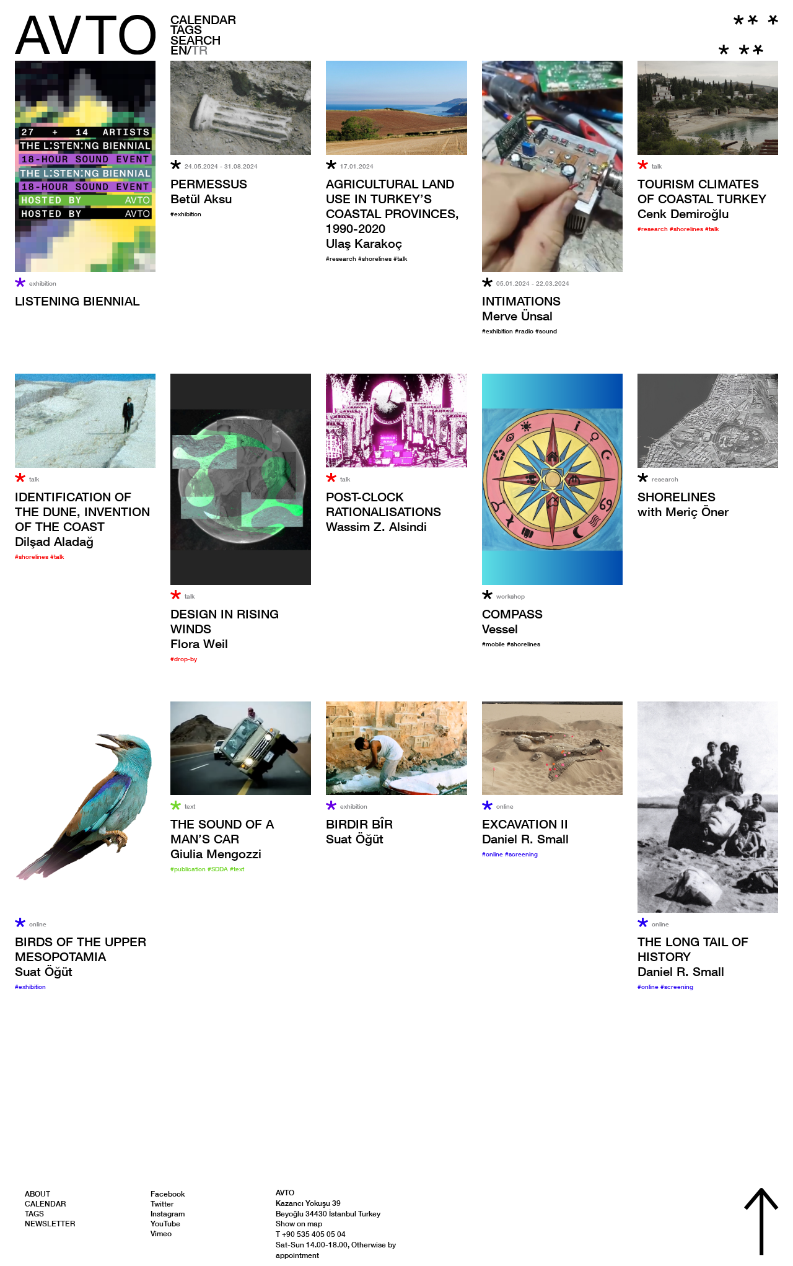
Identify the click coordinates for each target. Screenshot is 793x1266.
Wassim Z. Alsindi (383, 511)
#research (342, 258)
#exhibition (185, 214)
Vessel (512, 621)
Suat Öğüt (80, 956)
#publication (189, 869)
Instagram (168, 1213)
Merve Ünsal (521, 308)
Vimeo (161, 1233)
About (37, 1193)
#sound (546, 331)
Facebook (168, 1193)
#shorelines (375, 258)
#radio (525, 331)
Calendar (203, 19)
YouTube (165, 1223)
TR (199, 49)
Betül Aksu (208, 191)
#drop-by (183, 658)
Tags (186, 29)
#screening (521, 854)
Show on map (299, 1223)
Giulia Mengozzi (222, 838)
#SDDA (219, 869)
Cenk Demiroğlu (701, 198)
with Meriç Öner (683, 504)
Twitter (162, 1203)
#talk (400, 258)
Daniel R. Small (525, 831)
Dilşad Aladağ (82, 518)
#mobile (494, 644)
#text (237, 869)
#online (493, 854)
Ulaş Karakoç (392, 213)
